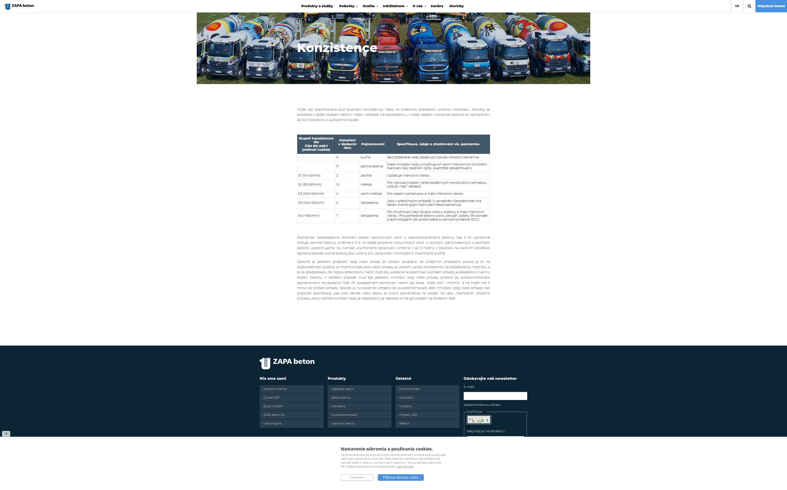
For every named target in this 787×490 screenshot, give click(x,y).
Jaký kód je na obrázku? (486, 431)
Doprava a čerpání (344, 415)
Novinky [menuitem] (456, 6)
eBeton (404, 423)
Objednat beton (771, 6)
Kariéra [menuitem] (437, 6)
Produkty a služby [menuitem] (317, 6)
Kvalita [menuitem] (367, 8)
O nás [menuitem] (416, 8)
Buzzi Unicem (273, 406)
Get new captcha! (468, 427)
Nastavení (357, 477)
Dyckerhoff (271, 397)
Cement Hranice (275, 389)
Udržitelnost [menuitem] (392, 8)
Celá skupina (272, 423)
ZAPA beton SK (274, 415)
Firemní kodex (409, 389)
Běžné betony (341, 397)
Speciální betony (343, 423)
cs (737, 6)
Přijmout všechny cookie (401, 477)
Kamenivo (338, 406)
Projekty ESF (408, 415)
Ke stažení (406, 397)
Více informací (405, 466)
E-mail (469, 387)
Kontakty (405, 406)
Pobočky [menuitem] (345, 8)
